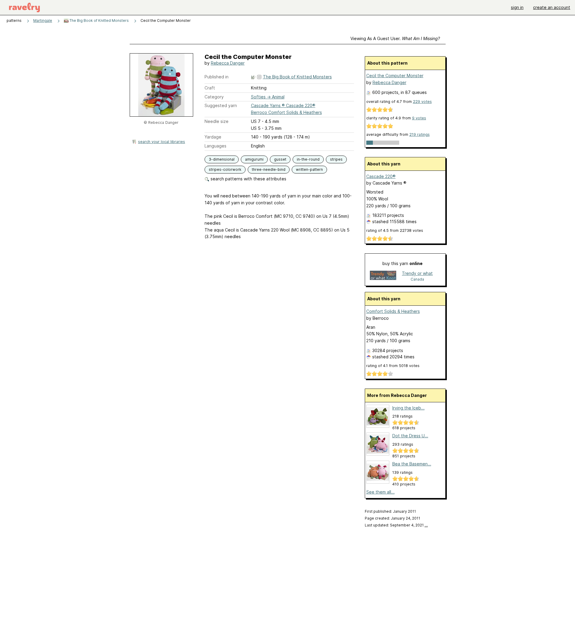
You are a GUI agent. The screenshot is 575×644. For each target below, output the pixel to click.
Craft (210, 87)
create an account (551, 7)
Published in (217, 76)
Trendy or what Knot (417, 274)
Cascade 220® (381, 176)
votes (422, 101)
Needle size (217, 121)
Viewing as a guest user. (395, 38)
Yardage (213, 136)
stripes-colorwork (225, 169)
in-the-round (308, 159)
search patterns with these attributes (247, 178)
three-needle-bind (268, 169)
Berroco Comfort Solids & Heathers (286, 112)
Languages (215, 145)
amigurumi (254, 159)
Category (214, 96)
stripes (336, 159)
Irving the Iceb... (408, 407)
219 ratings (419, 134)
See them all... (380, 491)
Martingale (42, 20)
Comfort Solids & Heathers (393, 311)
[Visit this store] (383, 276)
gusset (280, 159)
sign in (517, 7)
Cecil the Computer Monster (394, 75)
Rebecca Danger (228, 63)
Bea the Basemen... (411, 463)
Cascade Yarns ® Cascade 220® (283, 105)
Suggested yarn (221, 105)
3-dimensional (221, 159)
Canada (417, 279)
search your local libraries (161, 141)
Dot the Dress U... (410, 435)
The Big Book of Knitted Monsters (99, 20)
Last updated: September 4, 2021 (396, 525)
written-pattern (309, 169)
